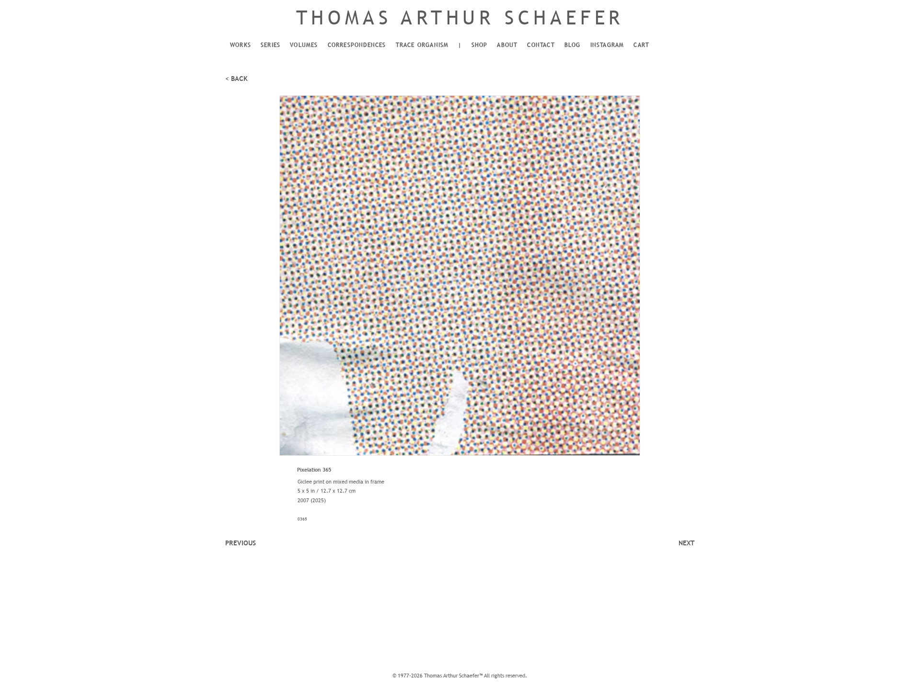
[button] (240, 45)
